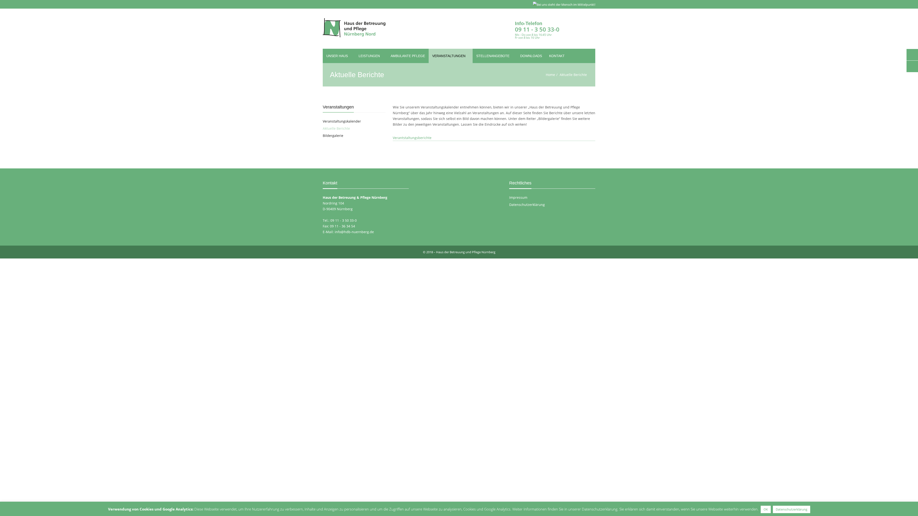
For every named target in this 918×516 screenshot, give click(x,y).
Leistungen (370, 56)
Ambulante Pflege (408, 56)
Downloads (531, 56)
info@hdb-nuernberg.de (354, 232)
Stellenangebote (493, 56)
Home (550, 74)
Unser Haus (337, 56)
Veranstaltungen (449, 56)
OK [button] (766, 509)
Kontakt (557, 56)
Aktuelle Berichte (336, 128)
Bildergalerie (333, 135)
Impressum (518, 197)
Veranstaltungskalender (342, 121)
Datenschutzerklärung (527, 204)
